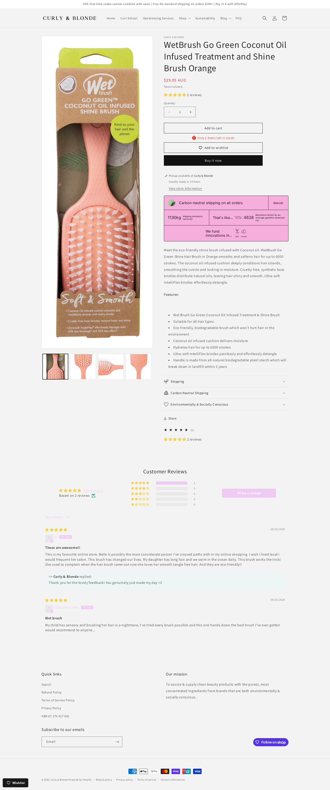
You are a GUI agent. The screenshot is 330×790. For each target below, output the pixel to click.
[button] (184, 18)
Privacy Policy (51, 708)
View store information (185, 188)
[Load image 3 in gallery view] (110, 366)
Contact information (173, 779)
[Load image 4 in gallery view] (138, 366)
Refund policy (104, 779)
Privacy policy (124, 779)
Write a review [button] (249, 493)
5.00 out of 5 (93, 490)
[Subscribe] (117, 742)
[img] (56, 529)
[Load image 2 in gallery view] (83, 366)
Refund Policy (52, 692)
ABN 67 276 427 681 (55, 716)
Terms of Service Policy (58, 700)
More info (278, 202)
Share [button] (172, 418)
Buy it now (213, 160)
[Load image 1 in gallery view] (55, 366)
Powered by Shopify (80, 779)
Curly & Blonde (59, 779)
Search (46, 684)
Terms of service (146, 779)
